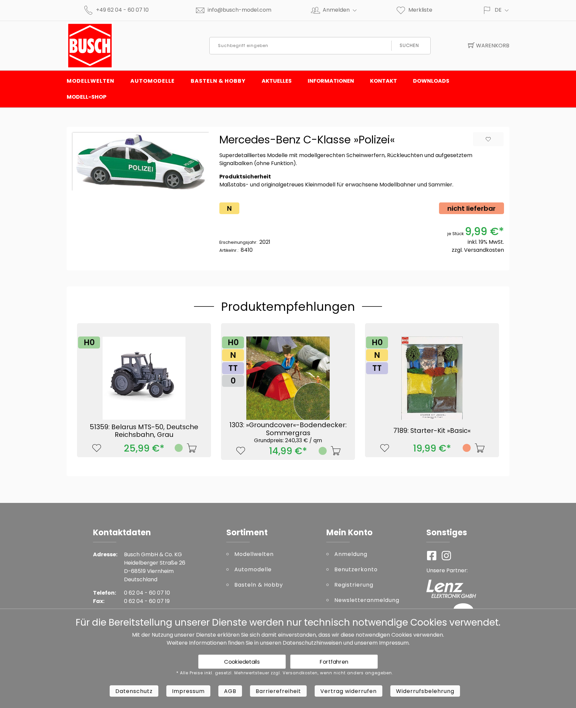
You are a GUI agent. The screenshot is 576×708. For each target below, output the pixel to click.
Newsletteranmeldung (366, 600)
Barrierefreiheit (278, 691)
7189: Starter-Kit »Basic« (432, 430)
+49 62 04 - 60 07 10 (122, 10)
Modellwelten (90, 81)
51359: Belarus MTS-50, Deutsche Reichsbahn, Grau (144, 431)
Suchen (409, 45)
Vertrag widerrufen (348, 691)
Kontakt (383, 81)
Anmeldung (350, 554)
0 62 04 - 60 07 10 (147, 593)
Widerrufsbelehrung (425, 691)
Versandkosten (484, 250)
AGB (230, 691)
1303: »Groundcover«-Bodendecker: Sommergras (288, 432)
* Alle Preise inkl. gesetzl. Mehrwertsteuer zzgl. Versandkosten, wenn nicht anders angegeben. (284, 673)
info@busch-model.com (239, 10)
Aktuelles (277, 81)
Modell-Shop (86, 97)
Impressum (394, 643)
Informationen (331, 81)
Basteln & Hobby (218, 81)
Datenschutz (134, 691)
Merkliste (420, 10)
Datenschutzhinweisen (312, 643)
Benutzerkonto (356, 569)
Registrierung (353, 585)
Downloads (431, 81)
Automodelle (152, 81)
